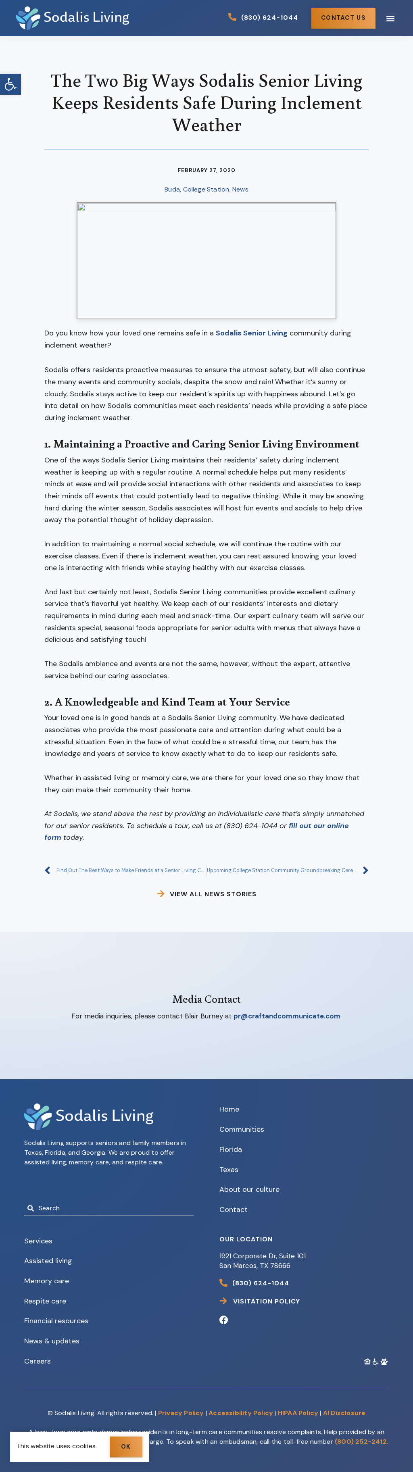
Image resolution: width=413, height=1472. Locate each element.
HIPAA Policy (298, 1413)
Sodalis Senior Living (252, 333)
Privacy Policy (181, 1413)
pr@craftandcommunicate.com (287, 1016)
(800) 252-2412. (361, 1441)
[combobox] (109, 1208)
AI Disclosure (344, 1413)
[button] (10, 84)
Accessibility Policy (241, 1413)
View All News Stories (213, 894)
